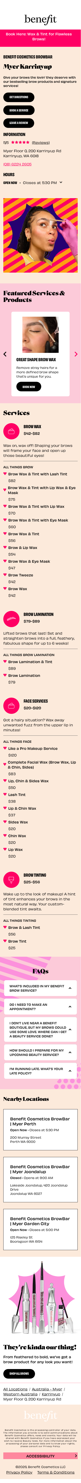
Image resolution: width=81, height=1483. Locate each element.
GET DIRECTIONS (19, 96)
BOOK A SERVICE (19, 110)
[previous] (5, 354)
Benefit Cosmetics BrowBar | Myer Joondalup (40, 1168)
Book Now (29, 386)
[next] (76, 354)
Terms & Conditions (56, 1471)
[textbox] (39, 988)
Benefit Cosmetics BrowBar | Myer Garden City (40, 1220)
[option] (40, 354)
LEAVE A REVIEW (19, 122)
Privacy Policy (19, 1471)
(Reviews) (41, 142)
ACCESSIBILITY (40, 1455)
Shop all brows (19, 1373)
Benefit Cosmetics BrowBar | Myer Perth (40, 1121)
